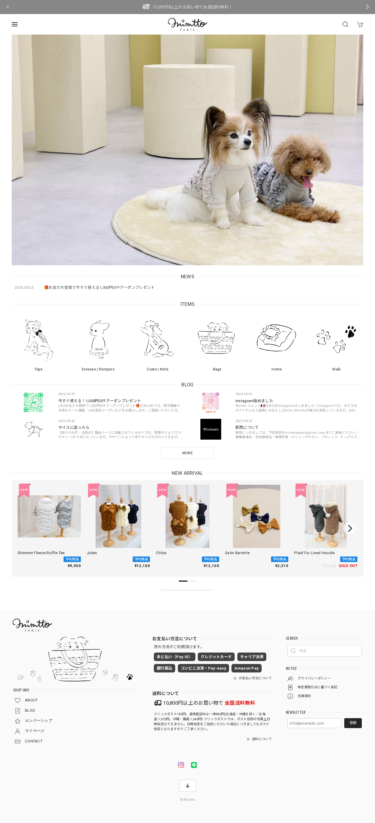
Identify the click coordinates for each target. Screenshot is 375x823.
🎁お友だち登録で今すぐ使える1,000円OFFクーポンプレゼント (99, 287)
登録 (353, 723)
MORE (187, 453)
